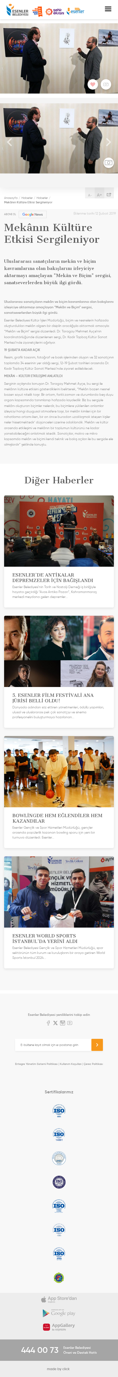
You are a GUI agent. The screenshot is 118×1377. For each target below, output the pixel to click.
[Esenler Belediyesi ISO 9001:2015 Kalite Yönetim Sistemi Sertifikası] (59, 1110)
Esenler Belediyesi (17, 10)
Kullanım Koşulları (71, 1064)
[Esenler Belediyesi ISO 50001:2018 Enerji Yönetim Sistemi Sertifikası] (59, 1253)
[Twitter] (55, 1023)
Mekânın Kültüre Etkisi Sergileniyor (28, 202)
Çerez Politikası (93, 1064)
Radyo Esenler (75, 11)
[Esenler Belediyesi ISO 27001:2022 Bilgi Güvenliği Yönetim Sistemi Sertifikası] (59, 1158)
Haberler (27, 198)
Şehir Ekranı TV (54, 12)
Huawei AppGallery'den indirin (59, 1327)
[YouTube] (69, 1023)
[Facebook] (48, 1023)
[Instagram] (62, 1023)
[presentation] (9, 142)
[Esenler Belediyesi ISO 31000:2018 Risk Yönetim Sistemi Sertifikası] (59, 1206)
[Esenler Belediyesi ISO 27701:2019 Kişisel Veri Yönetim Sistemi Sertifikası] (59, 1182)
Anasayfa (11, 198)
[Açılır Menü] (108, 10)
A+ (99, 195)
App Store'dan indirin (59, 1300)
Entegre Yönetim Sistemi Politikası (36, 1064)
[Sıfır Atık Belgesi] (59, 1277)
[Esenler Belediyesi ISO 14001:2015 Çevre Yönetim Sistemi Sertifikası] (59, 1134)
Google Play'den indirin (59, 1313)
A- (90, 195)
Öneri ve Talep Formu (37, 12)
